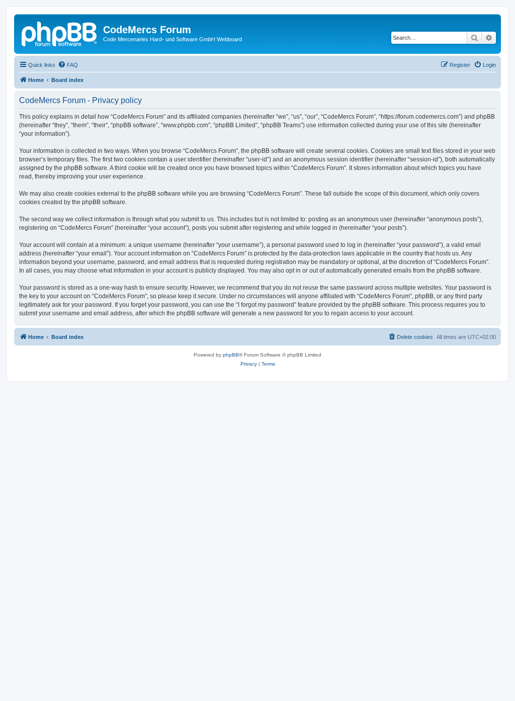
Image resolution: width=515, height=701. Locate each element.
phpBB (231, 355)
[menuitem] (68, 65)
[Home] (60, 33)
